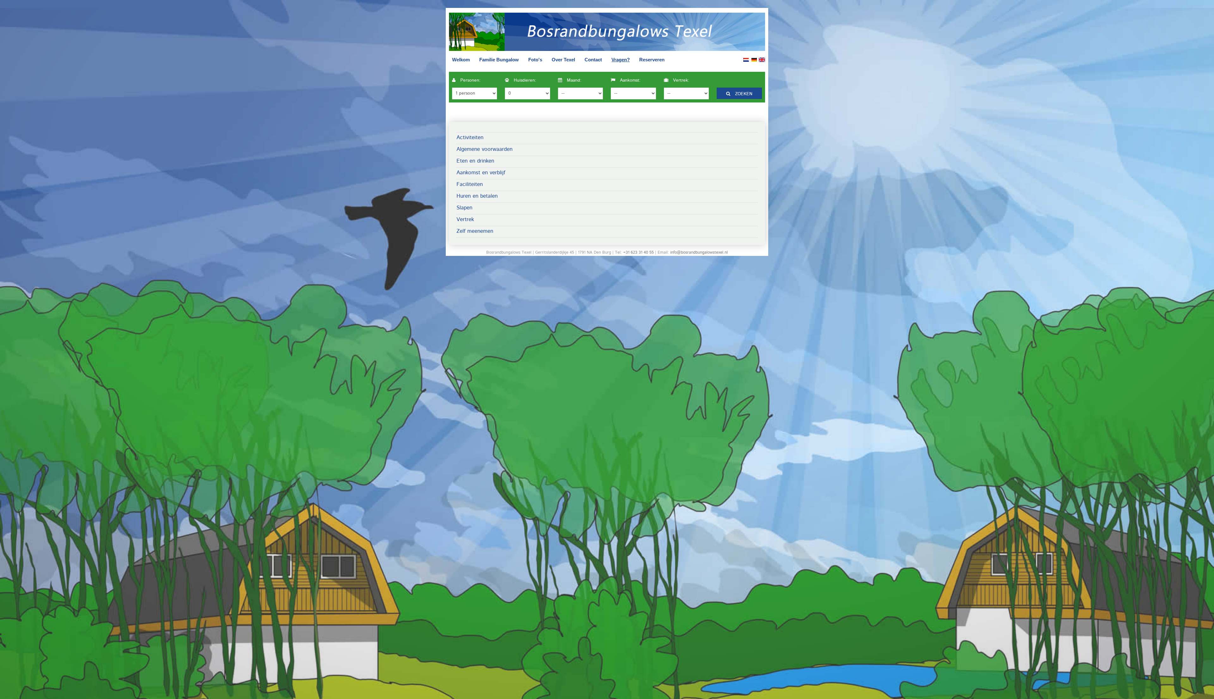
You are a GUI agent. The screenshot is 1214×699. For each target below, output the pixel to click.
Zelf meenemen (475, 231)
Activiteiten (470, 137)
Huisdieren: (524, 80)
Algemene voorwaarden (484, 149)
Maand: (573, 80)
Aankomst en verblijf (481, 172)
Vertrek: (680, 80)
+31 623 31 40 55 (638, 253)
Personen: (470, 80)
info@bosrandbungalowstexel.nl (699, 253)
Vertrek (465, 219)
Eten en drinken (475, 161)
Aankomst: (629, 80)
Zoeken (742, 94)
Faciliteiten (470, 184)
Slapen (464, 208)
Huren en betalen (477, 196)
